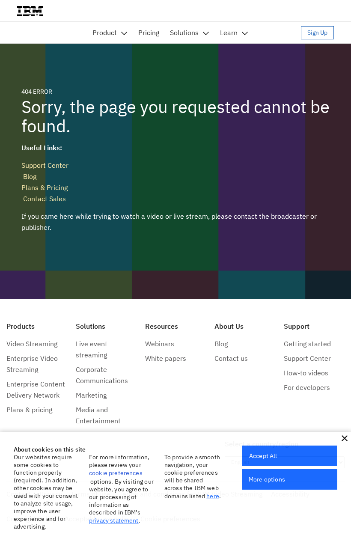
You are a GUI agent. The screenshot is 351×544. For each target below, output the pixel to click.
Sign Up (317, 32)
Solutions (184, 32)
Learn (229, 32)
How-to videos (306, 373)
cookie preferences (116, 473)
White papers (165, 358)
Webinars (159, 343)
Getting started (307, 343)
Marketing (91, 395)
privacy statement (114, 520)
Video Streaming (31, 343)
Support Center (44, 165)
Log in (279, 32)
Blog (28, 176)
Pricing (148, 32)
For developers (307, 387)
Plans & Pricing (44, 187)
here (212, 496)
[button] (345, 438)
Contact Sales (43, 198)
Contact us (231, 358)
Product (104, 32)
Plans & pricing (29, 409)
